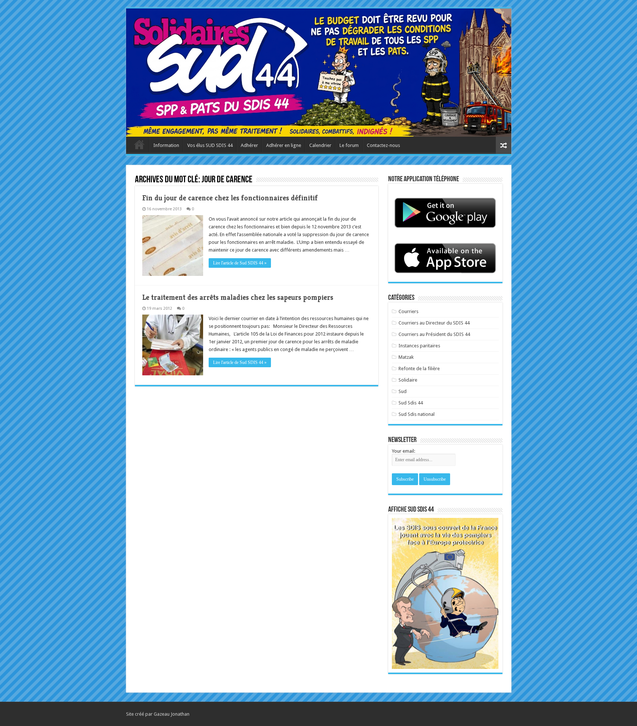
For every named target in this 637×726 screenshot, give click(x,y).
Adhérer (249, 145)
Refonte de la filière (419, 368)
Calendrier (320, 145)
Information (166, 145)
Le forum (349, 145)
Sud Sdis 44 (410, 403)
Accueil (139, 144)
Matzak (406, 357)
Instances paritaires (419, 345)
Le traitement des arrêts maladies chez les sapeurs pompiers (237, 297)
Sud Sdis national (416, 414)
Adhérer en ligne (283, 145)
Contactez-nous (383, 145)
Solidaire (407, 380)
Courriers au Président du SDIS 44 (434, 334)
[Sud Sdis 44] (318, 72)
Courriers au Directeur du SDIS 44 (434, 323)
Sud (402, 391)
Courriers (408, 311)
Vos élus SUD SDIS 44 (210, 145)
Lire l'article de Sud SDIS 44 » (240, 263)
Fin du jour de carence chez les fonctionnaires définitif (230, 198)
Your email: (403, 451)
